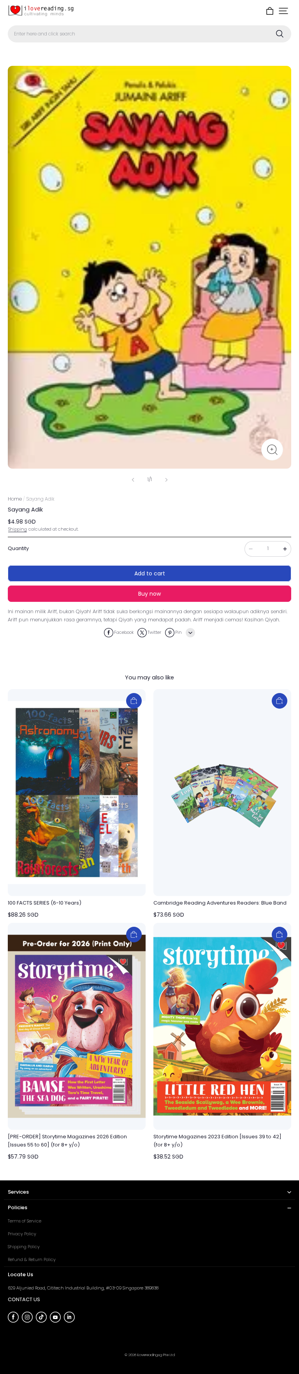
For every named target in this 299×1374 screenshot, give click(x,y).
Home (15, 499)
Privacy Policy (22, 1234)
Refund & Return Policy (32, 1259)
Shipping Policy (24, 1246)
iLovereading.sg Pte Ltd (156, 1354)
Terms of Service (24, 1221)
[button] (283, 11)
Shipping (17, 529)
